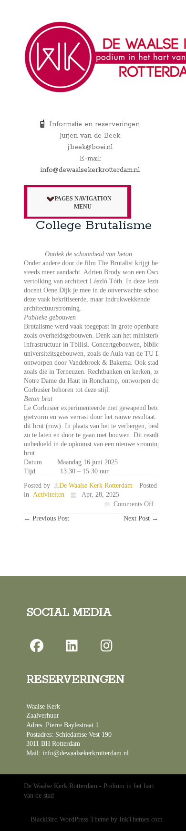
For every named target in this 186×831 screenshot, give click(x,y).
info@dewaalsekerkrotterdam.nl (90, 170)
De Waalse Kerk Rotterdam (96, 485)
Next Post (141, 518)
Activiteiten (48, 494)
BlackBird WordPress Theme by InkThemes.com (97, 819)
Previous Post (46, 518)
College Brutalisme (94, 225)
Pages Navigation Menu (83, 202)
